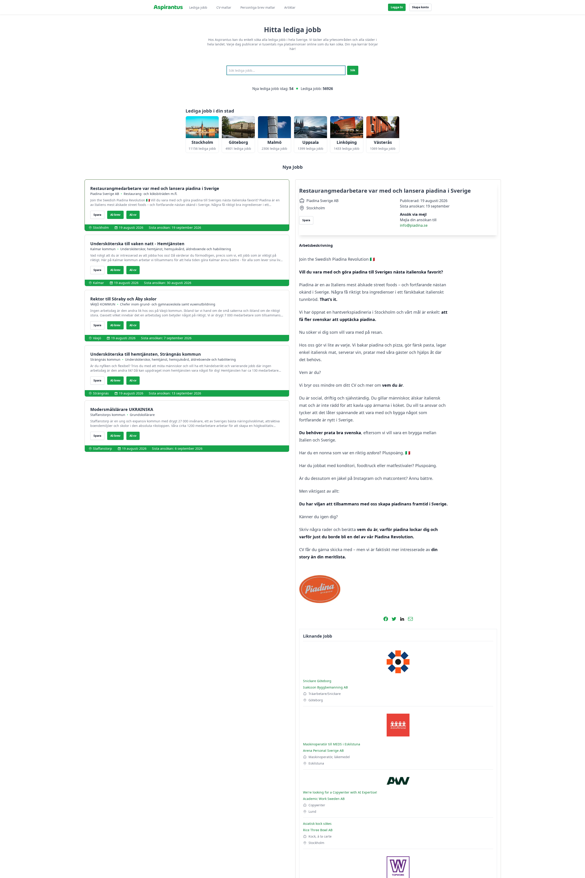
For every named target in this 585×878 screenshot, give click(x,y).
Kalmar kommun (103, 249)
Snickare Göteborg (317, 681)
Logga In (397, 7)
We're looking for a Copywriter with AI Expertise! (340, 792)
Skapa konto (420, 7)
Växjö (97, 338)
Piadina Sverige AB (104, 194)
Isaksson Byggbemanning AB (325, 687)
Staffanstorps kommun (107, 415)
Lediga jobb (198, 7)
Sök (352, 70)
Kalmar (98, 283)
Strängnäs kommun (105, 359)
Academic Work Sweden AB (324, 799)
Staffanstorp (102, 448)
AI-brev (115, 215)
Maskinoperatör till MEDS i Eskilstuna (331, 744)
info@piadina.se (414, 225)
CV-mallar (223, 7)
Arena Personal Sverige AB (323, 750)
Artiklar (289, 7)
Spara (97, 215)
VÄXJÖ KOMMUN (102, 304)
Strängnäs (101, 393)
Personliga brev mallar (257, 7)
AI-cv (133, 215)
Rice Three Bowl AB (317, 830)
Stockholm (101, 227)
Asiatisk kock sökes (317, 823)
